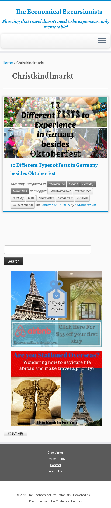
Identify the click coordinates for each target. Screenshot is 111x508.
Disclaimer (55, 452)
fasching (17, 198)
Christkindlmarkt (59, 191)
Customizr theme (68, 501)
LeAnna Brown (85, 205)
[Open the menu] (102, 41)
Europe (73, 184)
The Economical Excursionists (59, 12)
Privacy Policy (55, 459)
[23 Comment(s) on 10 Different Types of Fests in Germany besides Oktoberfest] (103, 111)
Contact (55, 465)
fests (31, 198)
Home (8, 63)
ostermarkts (45, 198)
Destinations (56, 184)
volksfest (82, 198)
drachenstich (83, 191)
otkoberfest (65, 198)
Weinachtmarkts (22, 205)
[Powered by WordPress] (93, 494)
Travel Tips (19, 191)
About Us (55, 471)
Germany (88, 184)
